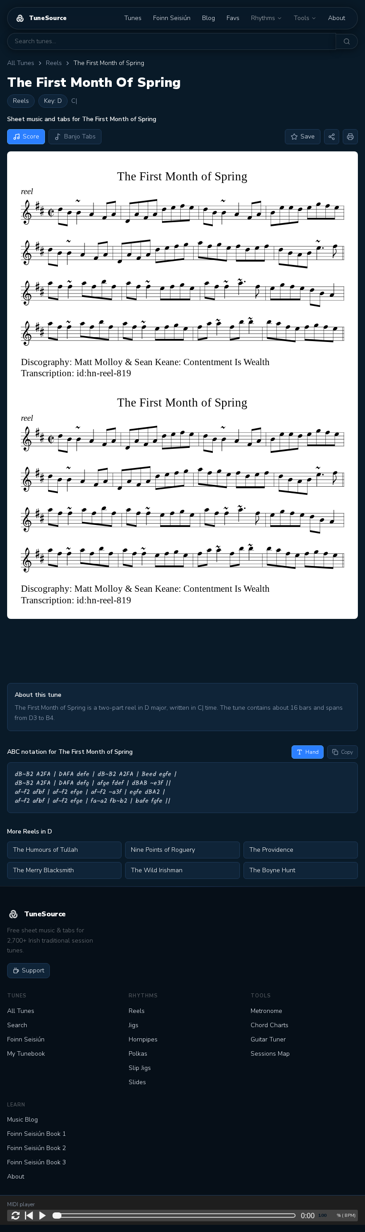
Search (17, 1025)
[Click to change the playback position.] (176, 1215)
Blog (208, 18)
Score (31, 136)
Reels (54, 63)
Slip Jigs (140, 1068)
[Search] (347, 41)
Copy (347, 752)
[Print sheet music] (350, 136)
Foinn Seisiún (172, 18)
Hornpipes (143, 1039)
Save (307, 136)
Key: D (53, 101)
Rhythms (263, 18)
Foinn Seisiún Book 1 (36, 1134)
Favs (233, 18)
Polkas (138, 1053)
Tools (301, 18)
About (336, 18)
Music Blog (22, 1119)
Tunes (133, 18)
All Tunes (20, 63)
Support (33, 970)
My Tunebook (26, 1053)
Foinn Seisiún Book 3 (36, 1162)
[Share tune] (331, 136)
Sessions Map (270, 1053)
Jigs (133, 1025)
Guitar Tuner (268, 1039)
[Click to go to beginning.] (29, 1215)
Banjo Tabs (80, 136)
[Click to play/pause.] (42, 1215)
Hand (312, 752)
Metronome (266, 1011)
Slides (137, 1082)
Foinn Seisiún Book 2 (36, 1148)
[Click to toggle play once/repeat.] (15, 1215)
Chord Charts (269, 1025)
